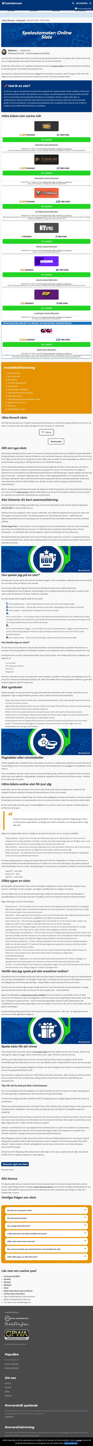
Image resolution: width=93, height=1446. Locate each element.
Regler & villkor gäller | (49, 149)
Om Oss (8, 1383)
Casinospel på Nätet (12, 1276)
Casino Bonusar (8, 20)
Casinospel (20, 20)
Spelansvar (9, 1416)
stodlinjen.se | (60, 149)
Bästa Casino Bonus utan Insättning (18, 1290)
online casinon (22, 492)
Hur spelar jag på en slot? (17, 383)
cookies (79, 1440)
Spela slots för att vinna (16, 402)
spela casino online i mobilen (33, 995)
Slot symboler (13, 386)
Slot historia (12, 379)
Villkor (7, 1391)
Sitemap (8, 1395)
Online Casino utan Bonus (14, 1293)
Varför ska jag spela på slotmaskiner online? (24, 399)
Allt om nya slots (14, 376)
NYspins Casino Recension (46, 246)
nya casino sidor (40, 1051)
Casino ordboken (12, 1364)
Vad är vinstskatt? (12, 1368)
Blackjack (7, 1285)
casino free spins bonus (43, 1187)
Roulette (7, 1279)
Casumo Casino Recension (46, 280)
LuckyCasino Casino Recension (46, 313)
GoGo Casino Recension (46, 349)
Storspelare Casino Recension (46, 178)
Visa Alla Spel (56, 441)
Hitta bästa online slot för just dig (20, 393)
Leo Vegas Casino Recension (46, 211)
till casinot (46, 139)
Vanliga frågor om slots (16, 409)
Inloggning (82, 3)
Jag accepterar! (70, 1443)
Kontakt (8, 1387)
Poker (6, 1288)
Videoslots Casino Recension (46, 145)
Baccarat (7, 1282)
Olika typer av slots (15, 396)
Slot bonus (12, 406)
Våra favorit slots (14, 373)
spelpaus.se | (68, 149)
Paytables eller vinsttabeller (18, 389)
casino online (57, 66)
